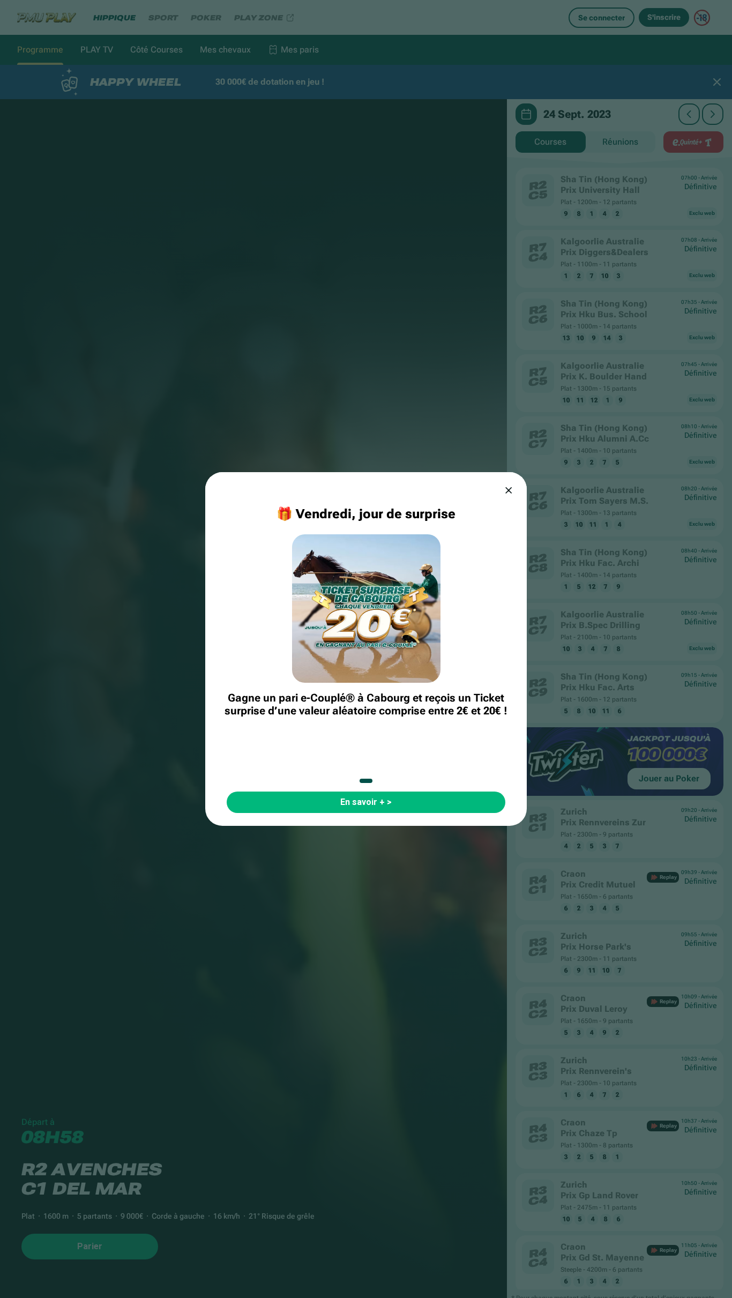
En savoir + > (366, 802)
